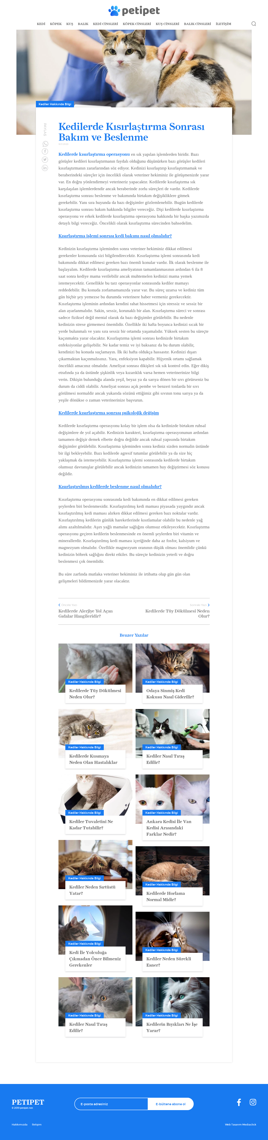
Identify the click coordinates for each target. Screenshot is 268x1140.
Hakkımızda (19, 1124)
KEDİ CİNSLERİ (105, 24)
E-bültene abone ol (171, 1104)
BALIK (83, 24)
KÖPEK (56, 24)
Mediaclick (249, 1124)
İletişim (37, 1124)
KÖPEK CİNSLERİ (137, 24)
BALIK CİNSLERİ (197, 24)
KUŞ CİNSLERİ (167, 24)
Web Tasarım (233, 1124)
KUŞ (69, 24)
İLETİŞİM (223, 24)
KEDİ (41, 24)
